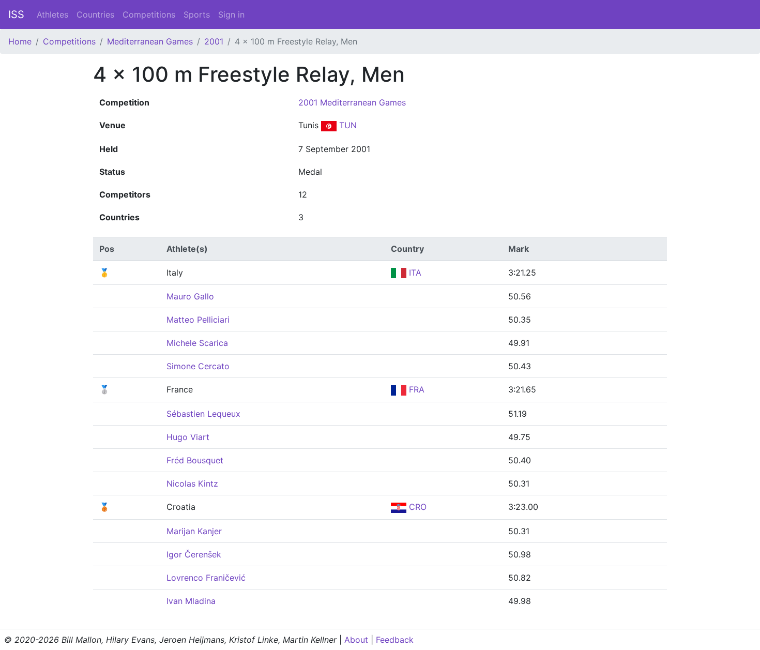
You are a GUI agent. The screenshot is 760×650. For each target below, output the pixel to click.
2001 (213, 41)
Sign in (231, 14)
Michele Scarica (197, 343)
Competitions (149, 14)
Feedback (395, 639)
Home (20, 41)
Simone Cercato (198, 366)
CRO (416, 507)
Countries (95, 14)
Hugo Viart (187, 437)
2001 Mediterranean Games (352, 102)
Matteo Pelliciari (198, 319)
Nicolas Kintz (192, 483)
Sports (197, 14)
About (356, 639)
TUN (347, 125)
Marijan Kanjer (194, 531)
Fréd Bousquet (194, 460)
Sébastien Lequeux (203, 414)
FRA (415, 389)
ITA (413, 272)
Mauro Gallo (190, 296)
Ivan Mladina (191, 601)
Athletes (52, 14)
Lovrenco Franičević (206, 577)
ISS (16, 14)
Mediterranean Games (150, 41)
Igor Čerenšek (193, 554)
